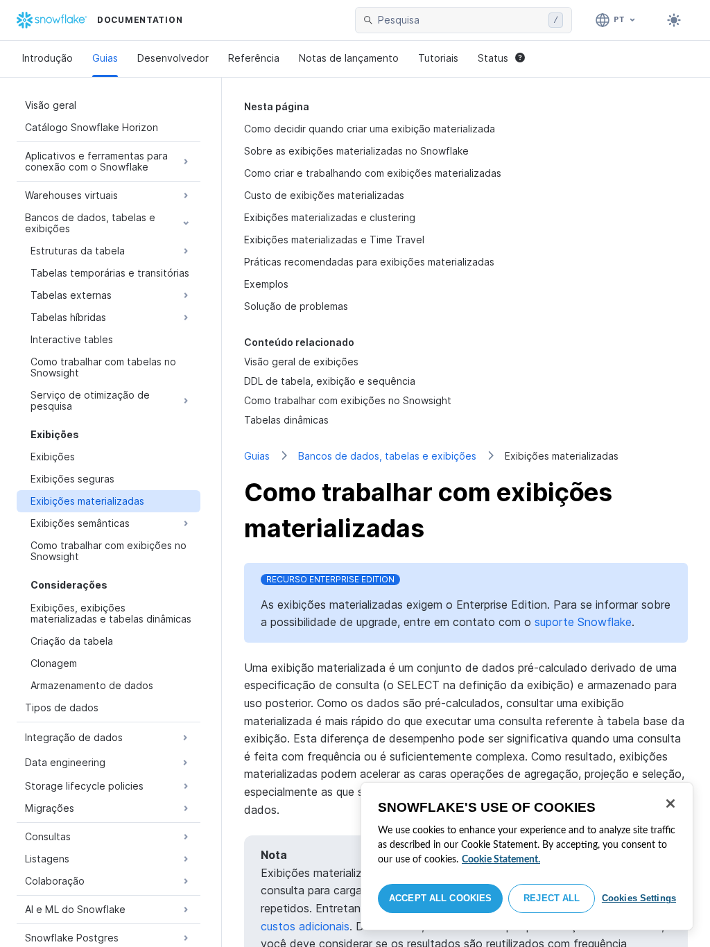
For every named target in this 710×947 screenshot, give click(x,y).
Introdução (47, 58)
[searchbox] (460, 20)
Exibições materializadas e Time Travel (334, 239)
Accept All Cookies (440, 898)
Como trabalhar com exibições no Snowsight (347, 400)
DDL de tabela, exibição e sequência (329, 381)
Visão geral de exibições (301, 361)
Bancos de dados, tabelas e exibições (387, 456)
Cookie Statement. (501, 860)
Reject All (551, 898)
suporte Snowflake (583, 622)
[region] (527, 856)
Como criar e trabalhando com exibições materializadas (372, 173)
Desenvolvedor (173, 58)
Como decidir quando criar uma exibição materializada (369, 128)
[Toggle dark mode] (674, 20)
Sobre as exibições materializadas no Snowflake (356, 151)
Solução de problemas (296, 306)
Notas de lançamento (349, 58)
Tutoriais (438, 58)
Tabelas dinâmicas (286, 420)
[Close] (670, 803)
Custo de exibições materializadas (324, 195)
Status (493, 58)
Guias (105, 58)
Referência (253, 58)
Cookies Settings (639, 898)
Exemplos (266, 284)
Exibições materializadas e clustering (329, 217)
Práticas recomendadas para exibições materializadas (369, 262)
